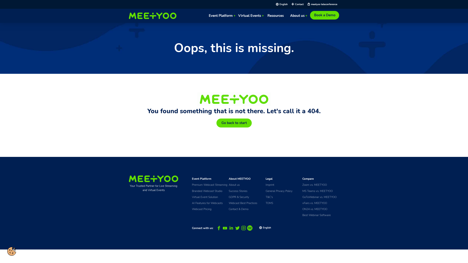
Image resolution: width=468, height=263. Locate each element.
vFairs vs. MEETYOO (314, 203)
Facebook (218, 228)
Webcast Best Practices (243, 203)
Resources (275, 15)
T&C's (269, 197)
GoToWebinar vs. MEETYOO (319, 197)
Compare (308, 179)
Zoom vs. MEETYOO (314, 185)
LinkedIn (231, 228)
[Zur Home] (153, 16)
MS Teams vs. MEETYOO (317, 191)
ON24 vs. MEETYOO (314, 209)
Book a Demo (324, 15)
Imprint (270, 185)
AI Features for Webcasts (207, 203)
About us (297, 15)
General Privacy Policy (279, 191)
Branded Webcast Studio (207, 191)
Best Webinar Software (316, 215)
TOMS (269, 203)
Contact (299, 4)
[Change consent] (11, 251)
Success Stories (238, 191)
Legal (269, 179)
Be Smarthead (249, 228)
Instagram (243, 228)
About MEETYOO (240, 179)
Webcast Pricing (202, 209)
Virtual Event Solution (205, 197)
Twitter (237, 228)
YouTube (225, 228)
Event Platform (221, 15)
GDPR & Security (239, 197)
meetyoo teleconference (324, 4)
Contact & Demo (238, 209)
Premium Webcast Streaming (209, 185)
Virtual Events (249, 15)
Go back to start (234, 123)
